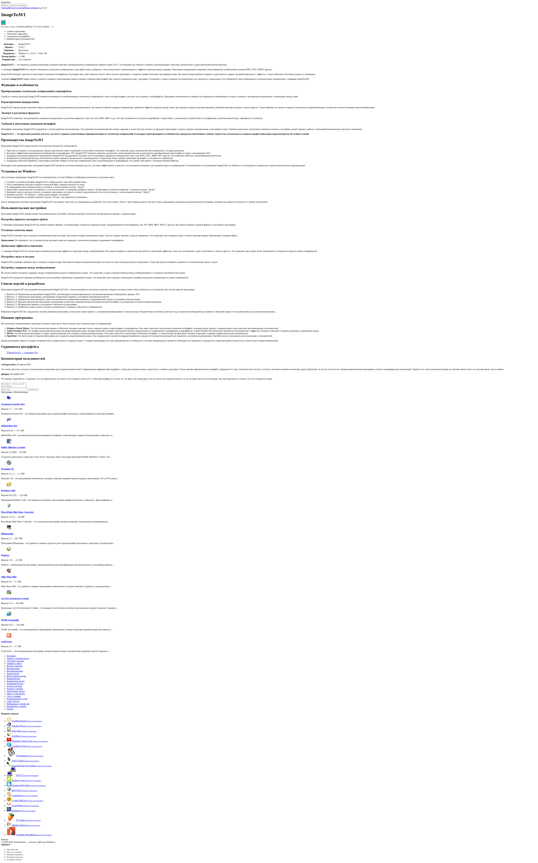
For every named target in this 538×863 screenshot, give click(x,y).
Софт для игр (13, 701)
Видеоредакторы (15, 671)
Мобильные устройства (18, 704)
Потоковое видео (15, 683)
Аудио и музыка (14, 686)
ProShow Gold (8, 490)
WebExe (5, 555)
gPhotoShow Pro (9, 426)
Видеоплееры (13, 668)
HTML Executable (10, 620)
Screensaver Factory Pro (13, 404)
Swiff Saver (6, 641)
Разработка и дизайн (16, 706)
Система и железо (15, 661)
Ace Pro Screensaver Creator (15, 598)
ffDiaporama (7, 533)
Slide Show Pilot (9, 577)
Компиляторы (31, 8)
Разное (10, 709)
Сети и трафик (14, 696)
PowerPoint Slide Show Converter (17, 512)
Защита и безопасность (18, 658)
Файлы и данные (15, 689)
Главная (5, 8)
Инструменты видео (16, 676)
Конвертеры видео (16, 681)
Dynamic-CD (7, 469)
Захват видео (13, 673)
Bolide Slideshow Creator (13, 447)
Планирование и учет (17, 699)
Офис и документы (16, 694)
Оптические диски (16, 691)
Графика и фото (14, 663)
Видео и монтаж (16, 8)
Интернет (11, 656)
